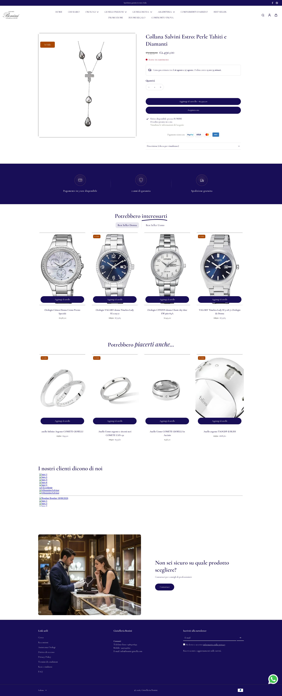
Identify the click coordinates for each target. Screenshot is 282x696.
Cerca (40, 637)
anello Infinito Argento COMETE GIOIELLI (62, 431)
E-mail (187, 637)
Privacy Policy (44, 657)
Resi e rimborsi (45, 666)
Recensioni (43, 642)
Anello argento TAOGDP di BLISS (220, 431)
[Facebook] (272, 3)
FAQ (40, 671)
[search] (263, 15)
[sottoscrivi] (240, 638)
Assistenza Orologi (46, 647)
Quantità (150, 80)
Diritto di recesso (46, 652)
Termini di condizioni (48, 661)
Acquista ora (193, 110)
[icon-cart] (276, 15)
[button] (193, 101)
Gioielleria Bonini (149, 690)
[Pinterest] (277, 3)
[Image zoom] (87, 85)
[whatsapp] (273, 679)
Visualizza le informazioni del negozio (167, 125)
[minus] (149, 87)
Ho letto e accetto (205, 644)
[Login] (269, 15)
